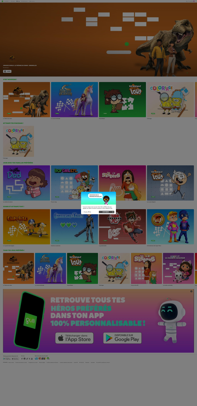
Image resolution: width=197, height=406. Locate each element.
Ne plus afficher (87, 212)
